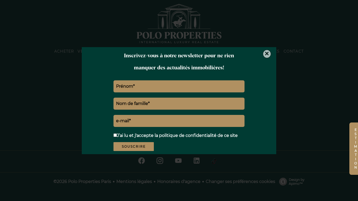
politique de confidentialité (187, 135)
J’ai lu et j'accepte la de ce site (177, 135)
